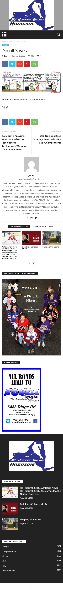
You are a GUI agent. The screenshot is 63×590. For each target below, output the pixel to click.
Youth (11, 42)
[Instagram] (32, 218)
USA (4, 561)
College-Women (9, 551)
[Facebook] (27, 218)
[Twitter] (36, 218)
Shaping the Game (50, 247)
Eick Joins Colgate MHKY (30, 248)
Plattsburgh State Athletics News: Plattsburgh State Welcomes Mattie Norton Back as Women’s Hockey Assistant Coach (9, 253)
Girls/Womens (8, 570)
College (5, 546)
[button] (58, 34)
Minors (5, 556)
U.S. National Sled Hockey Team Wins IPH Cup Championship (47, 139)
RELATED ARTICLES (19, 226)
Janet (6, 56)
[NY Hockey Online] (31, 15)
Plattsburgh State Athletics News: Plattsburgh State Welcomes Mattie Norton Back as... (40, 490)
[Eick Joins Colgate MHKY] (31, 238)
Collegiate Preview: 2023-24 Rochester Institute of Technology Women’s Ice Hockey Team (14, 142)
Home (4, 42)
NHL (4, 566)
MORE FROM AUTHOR (43, 226)
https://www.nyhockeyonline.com (31, 179)
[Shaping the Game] (51, 238)
